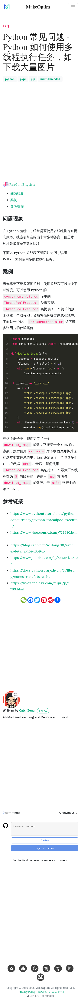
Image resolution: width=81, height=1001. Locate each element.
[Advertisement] (40, 137)
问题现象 (17, 194)
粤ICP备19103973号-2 (51, 991)
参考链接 (17, 206)
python (10, 79)
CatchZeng (27, 710)
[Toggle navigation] (73, 6)
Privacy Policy (27, 991)
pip (33, 79)
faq (6, 26)
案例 (13, 200)
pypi (23, 79)
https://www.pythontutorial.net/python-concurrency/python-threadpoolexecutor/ (44, 519)
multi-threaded (50, 79)
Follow (43, 711)
